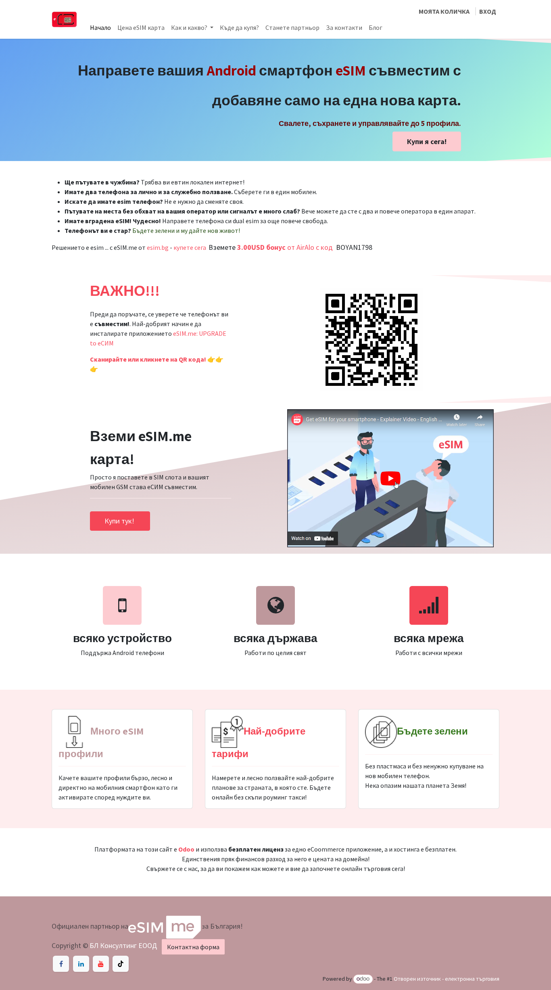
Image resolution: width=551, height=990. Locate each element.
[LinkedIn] (81, 964)
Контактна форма (193, 947)
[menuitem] (100, 27)
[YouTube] (101, 964)
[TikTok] (121, 964)
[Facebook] (61, 964)
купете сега (189, 247)
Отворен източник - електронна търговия (446, 978)
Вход (487, 11)
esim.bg (158, 247)
